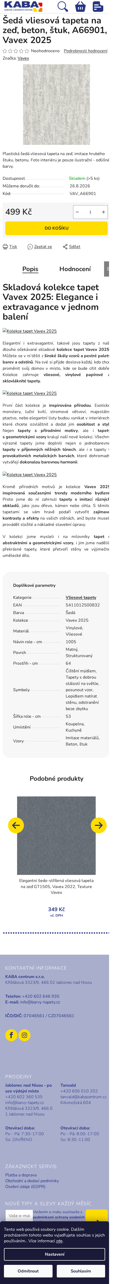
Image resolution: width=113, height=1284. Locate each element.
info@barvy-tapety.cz (40, 1002)
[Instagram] (24, 1035)
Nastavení (54, 1254)
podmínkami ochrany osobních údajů (59, 1220)
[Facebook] (11, 1035)
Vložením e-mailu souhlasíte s (59, 1217)
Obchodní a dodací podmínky (32, 1181)
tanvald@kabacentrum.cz (83, 1097)
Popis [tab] (30, 269)
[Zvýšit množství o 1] (103, 212)
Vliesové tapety (81, 597)
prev (18, 827)
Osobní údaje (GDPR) (25, 1187)
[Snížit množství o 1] (77, 212)
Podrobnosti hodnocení (85, 51)
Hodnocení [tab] (75, 269)
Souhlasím (81, 1271)
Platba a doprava (21, 1175)
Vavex (23, 58)
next (101, 827)
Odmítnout (28, 1271)
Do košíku (57, 228)
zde (59, 1241)
